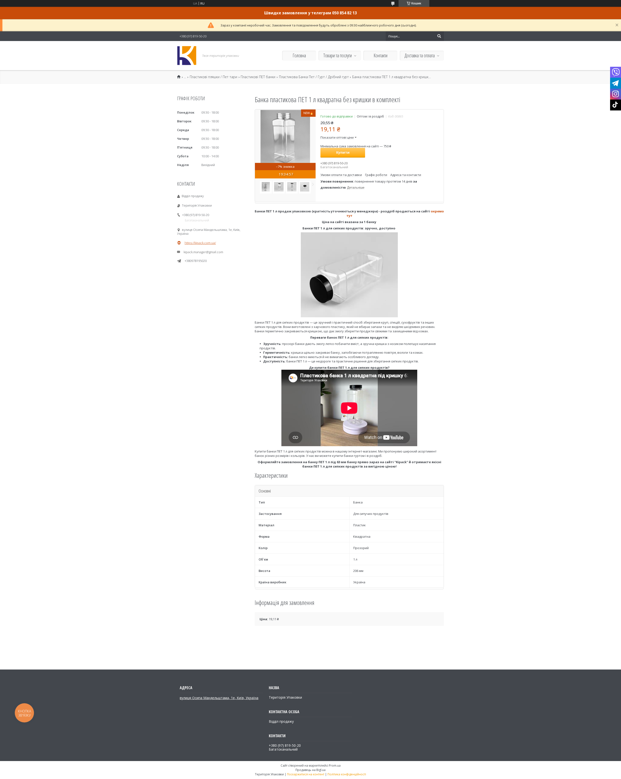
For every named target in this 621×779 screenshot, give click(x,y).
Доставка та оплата (420, 55)
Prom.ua (335, 765)
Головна (299, 55)
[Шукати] (439, 36)
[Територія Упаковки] (186, 55)
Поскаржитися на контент (305, 774)
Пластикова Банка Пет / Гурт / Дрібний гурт (314, 77)
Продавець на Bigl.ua (310, 770)
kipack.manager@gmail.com (203, 252)
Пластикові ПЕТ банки (258, 77)
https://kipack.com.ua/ (200, 243)
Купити (343, 152)
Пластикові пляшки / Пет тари (213, 77)
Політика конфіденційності (346, 774)
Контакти (380, 55)
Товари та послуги (337, 55)
